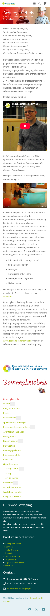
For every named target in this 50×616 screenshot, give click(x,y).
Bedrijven (8, 547)
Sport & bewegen (12, 556)
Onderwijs (8, 553)
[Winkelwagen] (45, 3)
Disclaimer (7, 601)
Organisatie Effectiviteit (14, 562)
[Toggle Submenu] (12, 404)
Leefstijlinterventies (12, 543)
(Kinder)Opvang (11, 550)
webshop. (7, 296)
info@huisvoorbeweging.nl (19, 588)
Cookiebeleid (36, 598)
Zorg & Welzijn (10, 559)
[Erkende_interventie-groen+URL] (25, 356)
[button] (34, 3)
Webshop (8, 565)
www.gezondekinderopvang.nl (17, 340)
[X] (36, 609)
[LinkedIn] (43, 609)
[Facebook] (29, 609)
